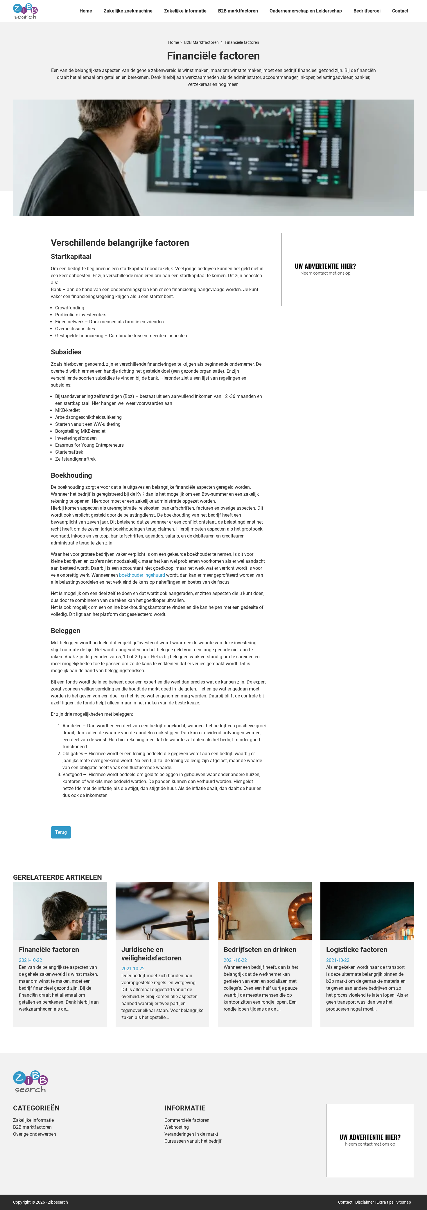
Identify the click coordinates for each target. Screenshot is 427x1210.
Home (86, 11)
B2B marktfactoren (238, 11)
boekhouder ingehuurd (142, 575)
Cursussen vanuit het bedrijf (193, 1141)
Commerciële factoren (186, 1120)
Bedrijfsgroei (367, 11)
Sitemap (403, 1202)
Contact (400, 11)
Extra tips (385, 1202)
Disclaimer (364, 1202)
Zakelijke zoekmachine (128, 11)
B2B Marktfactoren (202, 42)
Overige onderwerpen (34, 1134)
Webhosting (176, 1127)
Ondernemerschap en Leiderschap (306, 11)
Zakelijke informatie (185, 11)
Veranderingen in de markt (191, 1134)
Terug (61, 832)
